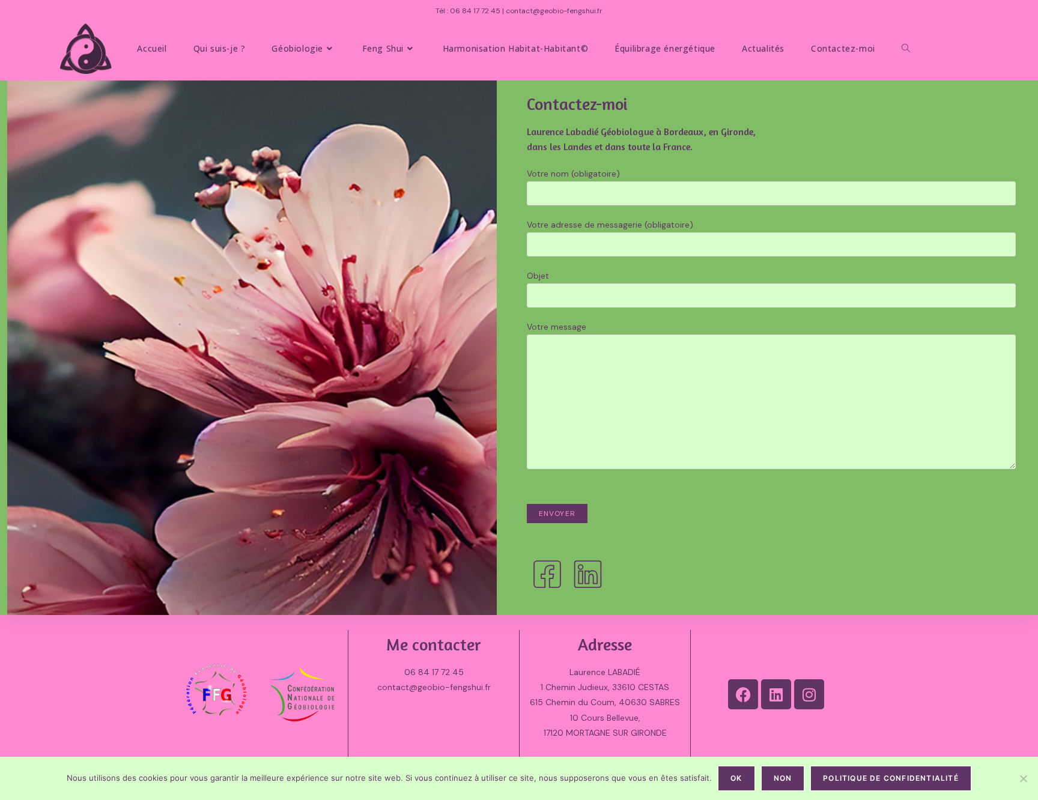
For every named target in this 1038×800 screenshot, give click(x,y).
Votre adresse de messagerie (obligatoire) (610, 224)
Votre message (556, 326)
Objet (538, 275)
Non (783, 778)
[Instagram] (809, 694)
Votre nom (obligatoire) (573, 173)
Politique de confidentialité (891, 778)
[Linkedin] (776, 694)
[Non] (1023, 778)
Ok (736, 778)
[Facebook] (743, 694)
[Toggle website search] (905, 48)
